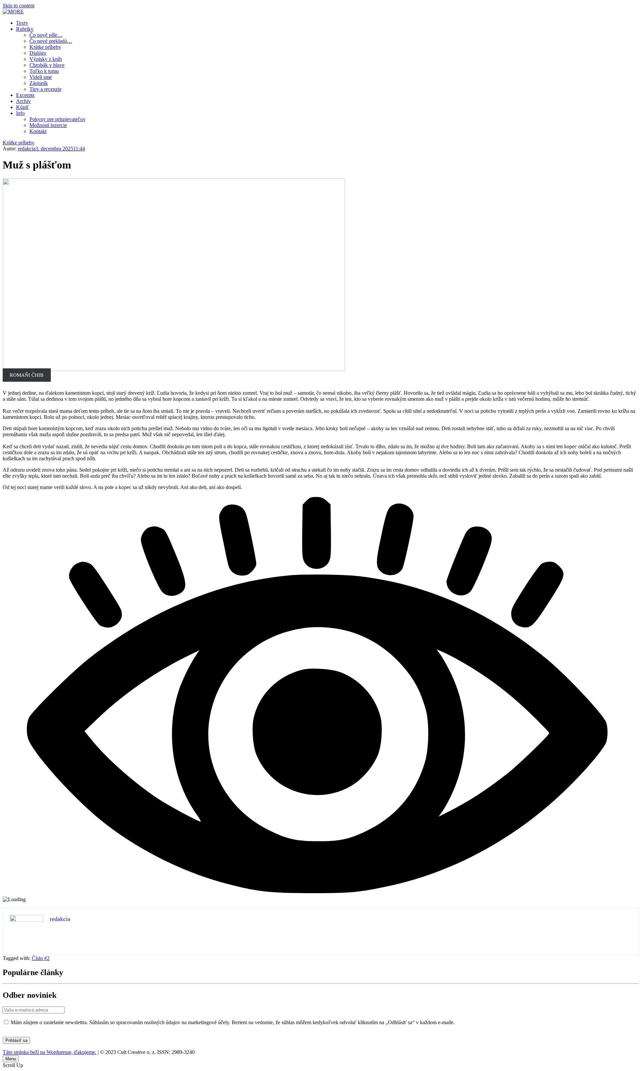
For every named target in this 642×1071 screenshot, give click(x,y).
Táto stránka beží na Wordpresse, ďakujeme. (49, 1052)
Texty (22, 23)
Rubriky (24, 29)
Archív (23, 101)
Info (20, 113)
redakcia (26, 148)
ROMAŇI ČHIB (26, 375)
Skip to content (18, 5)
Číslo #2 (40, 958)
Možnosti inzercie (48, 125)
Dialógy (37, 53)
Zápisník (38, 83)
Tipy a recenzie (45, 89)
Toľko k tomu (44, 71)
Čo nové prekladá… (50, 41)
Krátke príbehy (45, 47)
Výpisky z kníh (45, 59)
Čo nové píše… (46, 35)
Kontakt (37, 131)
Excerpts (25, 95)
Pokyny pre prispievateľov (57, 119)
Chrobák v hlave (47, 65)
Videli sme (40, 77)
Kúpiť (22, 107)
